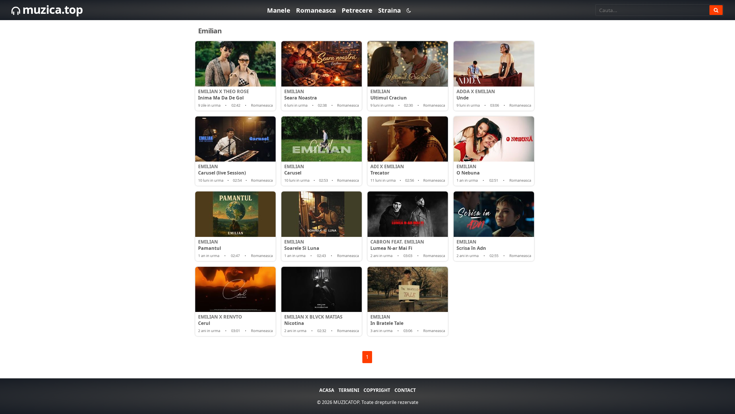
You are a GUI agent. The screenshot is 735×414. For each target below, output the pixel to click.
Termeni (349, 390)
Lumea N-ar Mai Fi (397, 245)
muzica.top (51, 9)
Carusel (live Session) (222, 169)
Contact (405, 390)
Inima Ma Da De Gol (223, 94)
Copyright (376, 390)
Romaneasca (316, 10)
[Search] (716, 10)
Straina (389, 10)
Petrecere (357, 10)
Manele (278, 10)
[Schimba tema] (409, 10)
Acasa (326, 390)
